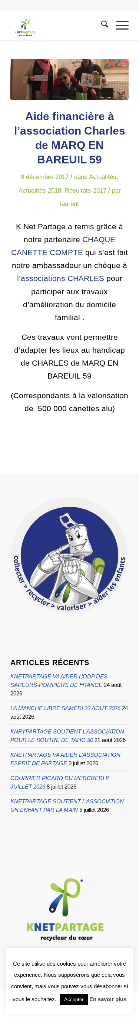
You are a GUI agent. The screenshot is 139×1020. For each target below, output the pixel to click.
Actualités (102, 176)
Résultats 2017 (85, 190)
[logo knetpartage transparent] (57, 25)
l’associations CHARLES (60, 278)
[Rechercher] (101, 25)
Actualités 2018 (40, 190)
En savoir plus (107, 999)
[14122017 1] (69, 79)
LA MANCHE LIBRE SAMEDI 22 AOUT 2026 (65, 708)
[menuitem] (101, 25)
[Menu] (118, 25)
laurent (69, 203)
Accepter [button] (73, 999)
